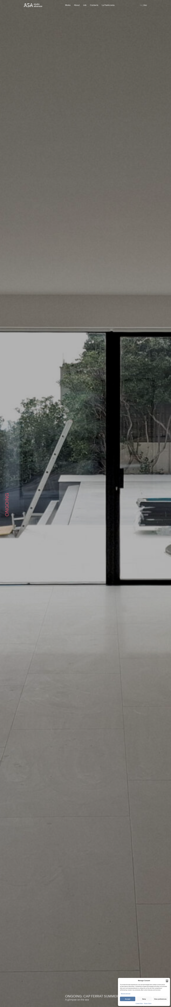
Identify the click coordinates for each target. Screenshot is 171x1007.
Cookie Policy (139, 1003)
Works (68, 5)
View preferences (160, 999)
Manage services (125, 993)
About (77, 5)
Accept (127, 999)
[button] (167, 981)
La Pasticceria (108, 5)
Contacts (94, 5)
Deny (144, 999)
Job (84, 5)
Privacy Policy (148, 1003)
